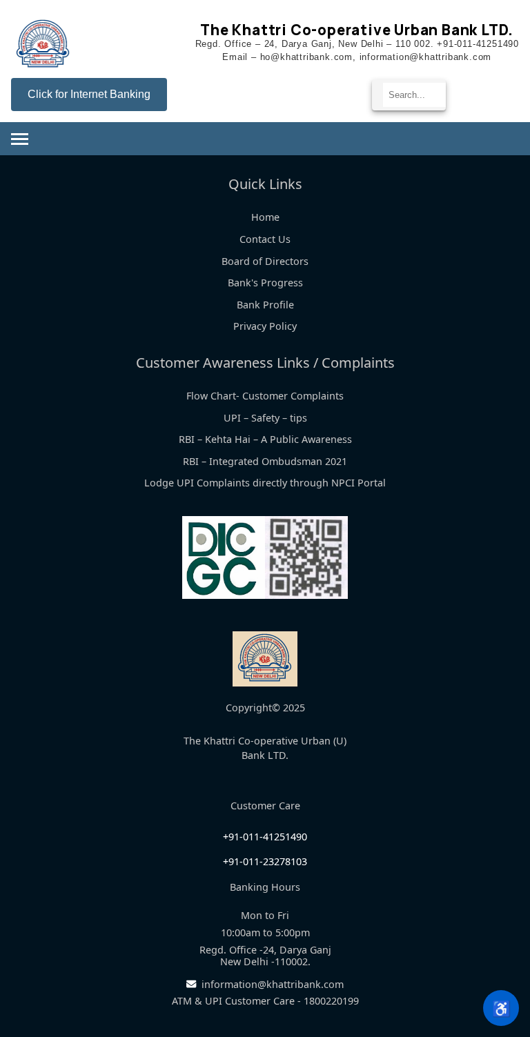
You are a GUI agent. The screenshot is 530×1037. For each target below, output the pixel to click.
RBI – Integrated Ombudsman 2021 (265, 461)
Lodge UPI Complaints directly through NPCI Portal (265, 482)
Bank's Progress (265, 282)
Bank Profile (265, 304)
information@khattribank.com (273, 984)
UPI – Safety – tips (265, 417)
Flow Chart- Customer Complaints (265, 395)
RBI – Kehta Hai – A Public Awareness (265, 439)
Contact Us (265, 239)
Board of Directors (265, 261)
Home (265, 217)
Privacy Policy (265, 326)
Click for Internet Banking (89, 94)
